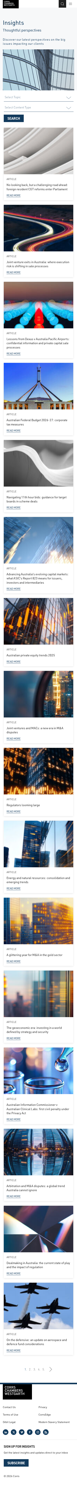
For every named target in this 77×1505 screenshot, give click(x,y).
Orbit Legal (9, 1422)
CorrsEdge (44, 1414)
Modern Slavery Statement (54, 1422)
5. (43, 1369)
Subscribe (16, 1463)
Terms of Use (10, 1414)
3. (34, 1369)
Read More (14, 195)
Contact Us (9, 1407)
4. (39, 1369)
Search (13, 118)
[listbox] (38, 98)
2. (30, 1369)
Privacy (42, 1407)
